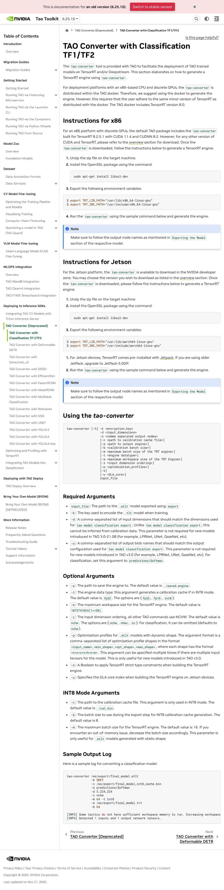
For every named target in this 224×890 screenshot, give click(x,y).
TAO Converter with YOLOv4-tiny (32, 444)
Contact (164, 868)
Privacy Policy (13, 868)
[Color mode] (206, 18)
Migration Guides (18, 70)
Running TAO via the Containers (28, 119)
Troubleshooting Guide (21, 542)
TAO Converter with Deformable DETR (32, 347)
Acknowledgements (20, 562)
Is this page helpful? (202, 37)
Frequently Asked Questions (26, 535)
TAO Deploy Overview (21, 486)
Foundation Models (19, 158)
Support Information (20, 555)
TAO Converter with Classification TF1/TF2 (25, 335)
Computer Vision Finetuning (25, 221)
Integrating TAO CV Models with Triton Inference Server (28, 316)
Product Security (144, 868)
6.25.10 (68, 19)
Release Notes (16, 528)
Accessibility (92, 868)
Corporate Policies (117, 868)
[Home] (66, 30)
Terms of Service (69, 868)
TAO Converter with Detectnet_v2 (23, 359)
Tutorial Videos (16, 549)
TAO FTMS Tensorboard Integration (31, 295)
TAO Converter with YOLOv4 (29, 437)
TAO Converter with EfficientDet (32, 376)
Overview (12, 51)
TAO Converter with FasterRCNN (32, 383)
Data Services (16, 183)
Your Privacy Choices (39, 868)
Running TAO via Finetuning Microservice (25, 97)
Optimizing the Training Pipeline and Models (28, 204)
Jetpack (166, 357)
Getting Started (17, 88)
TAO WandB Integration (22, 281)
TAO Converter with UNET (27, 423)
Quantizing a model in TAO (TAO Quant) (24, 230)
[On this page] (216, 18)
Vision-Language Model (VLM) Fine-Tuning (27, 253)
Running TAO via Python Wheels (28, 126)
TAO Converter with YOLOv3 (29, 430)
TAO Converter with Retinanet (30, 409)
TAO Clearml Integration (23, 288)
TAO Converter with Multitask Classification (30, 399)
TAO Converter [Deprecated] (27, 326)
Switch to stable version (152, 7)
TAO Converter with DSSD (27, 369)
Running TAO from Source (24, 133)
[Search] (196, 18)
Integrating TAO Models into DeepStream (26, 465)
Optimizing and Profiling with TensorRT (26, 453)
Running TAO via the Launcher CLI (27, 109)
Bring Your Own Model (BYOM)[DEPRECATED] (27, 507)
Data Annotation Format (23, 177)
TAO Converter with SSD (26, 416)
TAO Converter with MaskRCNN (31, 390)
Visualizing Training (19, 214)
